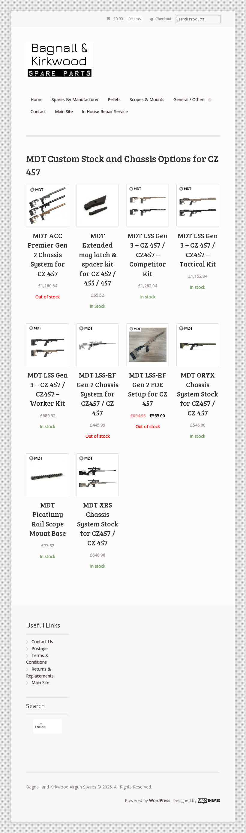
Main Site (64, 111)
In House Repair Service (105, 111)
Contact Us (42, 641)
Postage (40, 648)
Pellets (114, 99)
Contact (38, 111)
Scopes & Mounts (147, 99)
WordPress (159, 800)
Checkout (163, 18)
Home (37, 99)
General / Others (189, 99)
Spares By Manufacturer (75, 99)
